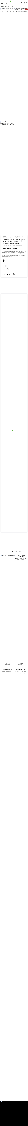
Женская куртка (9, 6)
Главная (2, 6)
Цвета (4, 259)
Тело (4, 263)
